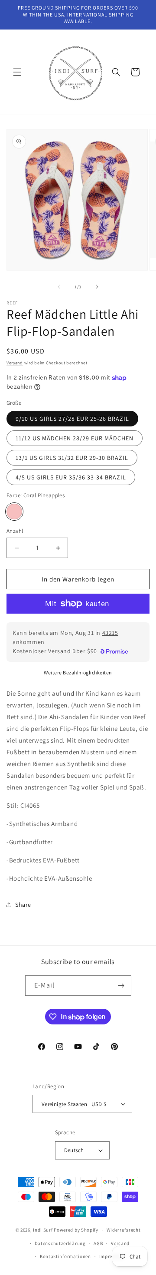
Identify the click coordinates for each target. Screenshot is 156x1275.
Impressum (111, 1256)
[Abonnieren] (121, 985)
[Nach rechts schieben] (97, 286)
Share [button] (23, 904)
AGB (98, 1243)
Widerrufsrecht (124, 1230)
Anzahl (14, 531)
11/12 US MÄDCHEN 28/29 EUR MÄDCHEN (74, 438)
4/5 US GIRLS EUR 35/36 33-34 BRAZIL (71, 477)
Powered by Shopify (76, 1230)
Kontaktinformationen (65, 1256)
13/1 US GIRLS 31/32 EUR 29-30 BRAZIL (72, 458)
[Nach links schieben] (58, 286)
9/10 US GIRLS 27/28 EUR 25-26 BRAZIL (72, 419)
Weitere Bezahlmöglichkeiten (78, 672)
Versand (14, 363)
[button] (17, 72)
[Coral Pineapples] (14, 511)
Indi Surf (42, 1230)
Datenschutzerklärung (60, 1243)
